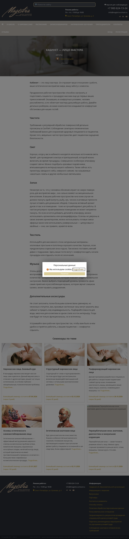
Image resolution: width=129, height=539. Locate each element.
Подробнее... (79, 269)
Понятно (64, 274)
